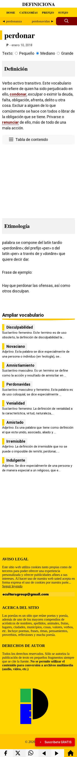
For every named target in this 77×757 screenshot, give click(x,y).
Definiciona (38, 4)
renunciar (10, 122)
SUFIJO (63, 12)
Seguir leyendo (12, 586)
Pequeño (26, 53)
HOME (10, 12)
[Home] (70, 755)
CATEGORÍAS (28, 12)
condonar (18, 94)
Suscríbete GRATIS (57, 742)
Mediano (47, 53)
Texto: (7, 53)
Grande (67, 53)
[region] (38, 180)
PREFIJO (48, 12)
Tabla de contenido (31, 139)
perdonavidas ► (43, 21)
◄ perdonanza (12, 21)
